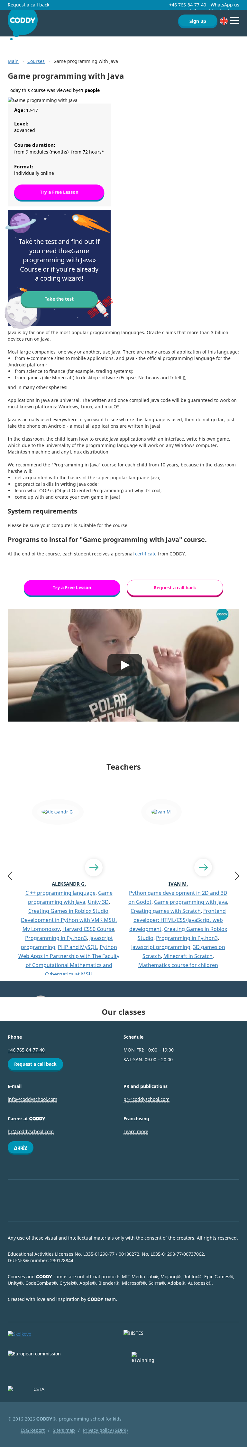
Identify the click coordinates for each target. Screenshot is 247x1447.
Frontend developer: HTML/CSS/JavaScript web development (177, 920)
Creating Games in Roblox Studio (68, 910)
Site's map (64, 1430)
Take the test (59, 299)
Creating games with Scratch (166, 910)
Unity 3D (98, 901)
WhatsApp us (225, 5)
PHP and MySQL (77, 947)
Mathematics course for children (178, 965)
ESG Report (33, 1430)
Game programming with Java (190, 901)
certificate (146, 554)
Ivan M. (178, 884)
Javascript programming (160, 947)
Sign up (197, 21)
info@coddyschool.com (32, 1099)
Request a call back (28, 5)
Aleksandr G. (69, 884)
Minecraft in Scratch (188, 956)
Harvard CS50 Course (88, 929)
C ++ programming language (60, 892)
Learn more (136, 1131)
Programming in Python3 (56, 938)
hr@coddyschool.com (31, 1131)
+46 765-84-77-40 (187, 5)
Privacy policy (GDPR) (105, 1430)
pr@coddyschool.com (146, 1099)
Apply (20, 1147)
